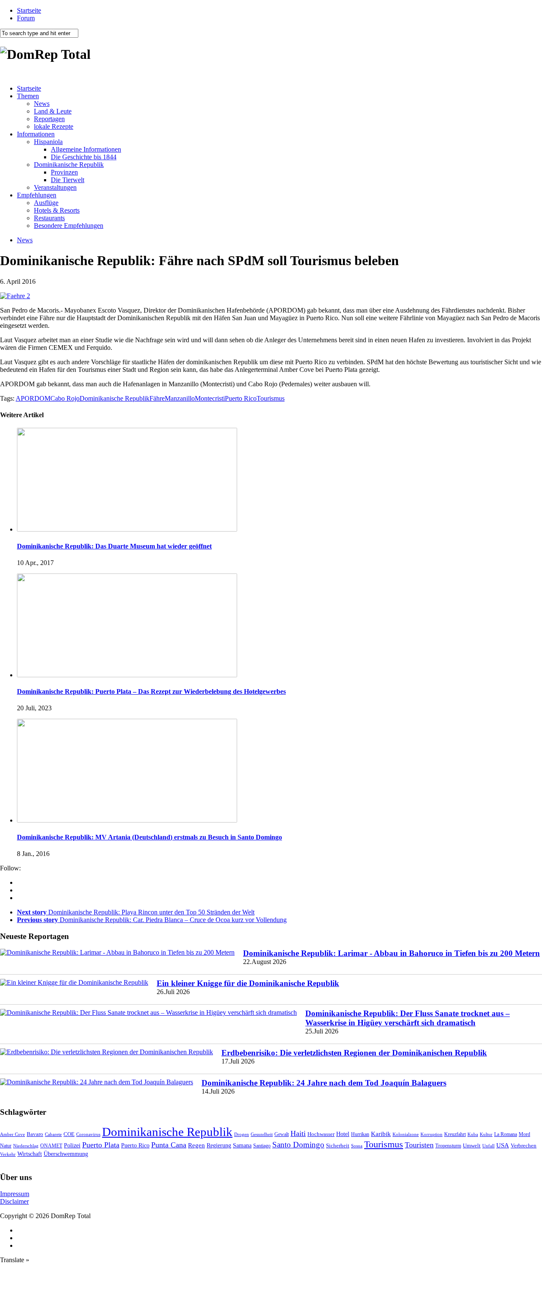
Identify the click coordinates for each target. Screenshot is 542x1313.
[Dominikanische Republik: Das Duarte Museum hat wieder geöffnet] (127, 529)
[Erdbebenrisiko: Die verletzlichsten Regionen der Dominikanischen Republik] (106, 1052)
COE (69, 1134)
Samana (242, 1145)
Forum (26, 18)
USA (502, 1145)
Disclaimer (14, 1201)
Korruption (431, 1134)
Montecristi (210, 398)
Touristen (419, 1145)
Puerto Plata (100, 1145)
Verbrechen (523, 1146)
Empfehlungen (36, 195)
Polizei (72, 1145)
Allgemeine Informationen (86, 149)
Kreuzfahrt (455, 1134)
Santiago (262, 1146)
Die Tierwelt (67, 179)
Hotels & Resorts (57, 210)
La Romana (505, 1134)
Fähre (157, 398)
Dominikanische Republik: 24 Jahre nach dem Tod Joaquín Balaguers (324, 1082)
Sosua (356, 1145)
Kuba (472, 1134)
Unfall (488, 1145)
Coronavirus (88, 1134)
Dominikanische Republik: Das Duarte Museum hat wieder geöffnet (114, 546)
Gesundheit (262, 1134)
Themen (28, 96)
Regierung (219, 1145)
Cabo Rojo (65, 398)
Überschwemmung (66, 1154)
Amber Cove (12, 1134)
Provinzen (64, 172)
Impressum (14, 1193)
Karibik (381, 1133)
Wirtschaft (29, 1154)
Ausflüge (46, 202)
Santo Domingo (298, 1144)
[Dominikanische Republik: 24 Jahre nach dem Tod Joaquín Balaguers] (96, 1082)
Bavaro (35, 1134)
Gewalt (281, 1134)
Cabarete (53, 1134)
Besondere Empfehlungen (68, 225)
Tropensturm (448, 1146)
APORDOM (33, 398)
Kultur (486, 1134)
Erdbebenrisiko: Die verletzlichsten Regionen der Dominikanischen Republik (354, 1052)
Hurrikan (360, 1134)
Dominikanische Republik (69, 164)
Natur (5, 1146)
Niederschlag (26, 1145)
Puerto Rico (241, 398)
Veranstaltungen (55, 187)
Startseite (29, 10)
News (42, 103)
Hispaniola (48, 141)
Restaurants (49, 218)
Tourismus (271, 398)
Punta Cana (168, 1145)
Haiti (298, 1133)
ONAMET (51, 1146)
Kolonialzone (406, 1134)
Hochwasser (321, 1134)
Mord (524, 1134)
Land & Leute (53, 111)
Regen (196, 1145)
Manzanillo (180, 398)
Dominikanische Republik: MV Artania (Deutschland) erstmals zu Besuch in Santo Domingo (149, 837)
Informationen (36, 134)
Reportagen (49, 118)
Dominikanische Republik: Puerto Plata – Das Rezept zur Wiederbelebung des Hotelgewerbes (151, 691)
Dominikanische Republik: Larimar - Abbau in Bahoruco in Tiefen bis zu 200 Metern (391, 953)
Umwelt (472, 1145)
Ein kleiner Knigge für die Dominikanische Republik (248, 983)
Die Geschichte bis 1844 (83, 157)
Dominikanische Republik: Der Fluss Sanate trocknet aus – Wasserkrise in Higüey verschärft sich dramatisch (407, 1018)
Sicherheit (337, 1145)
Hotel (342, 1133)
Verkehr (8, 1154)
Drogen (241, 1134)
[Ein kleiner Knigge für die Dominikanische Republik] (74, 982)
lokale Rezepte (53, 126)
